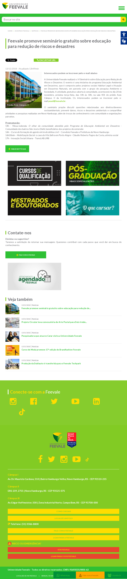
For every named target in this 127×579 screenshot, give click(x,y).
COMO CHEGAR (63, 511)
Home (10, 31)
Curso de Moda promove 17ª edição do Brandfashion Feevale (51, 349)
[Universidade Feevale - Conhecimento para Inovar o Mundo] (63, 440)
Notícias (35, 31)
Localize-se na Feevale (26, 576)
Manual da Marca (49, 576)
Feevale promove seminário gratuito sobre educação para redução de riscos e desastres (78, 31)
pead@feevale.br (57, 101)
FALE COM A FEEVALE (63, 531)
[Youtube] (76, 459)
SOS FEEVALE (64, 549)
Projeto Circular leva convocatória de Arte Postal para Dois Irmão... (54, 322)
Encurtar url (47, 60)
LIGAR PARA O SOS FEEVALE (63, 556)
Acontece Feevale (22, 31)
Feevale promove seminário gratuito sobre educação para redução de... (56, 308)
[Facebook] (40, 459)
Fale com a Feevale (27, 255)
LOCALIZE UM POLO (64, 518)
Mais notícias (18, 149)
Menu (122, 8)
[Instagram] (64, 459)
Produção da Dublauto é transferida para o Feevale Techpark (51, 363)
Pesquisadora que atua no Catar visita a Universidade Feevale (52, 336)
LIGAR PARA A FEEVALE (63, 538)
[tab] (64, 575)
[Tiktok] (87, 459)
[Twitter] (52, 459)
